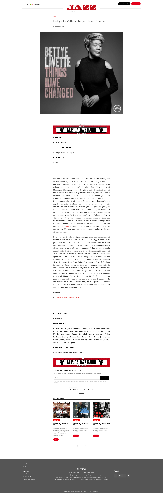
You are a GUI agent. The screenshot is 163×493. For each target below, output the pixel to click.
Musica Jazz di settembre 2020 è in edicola (101, 424)
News (54, 17)
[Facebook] (81, 389)
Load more (81, 446)
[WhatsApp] (92, 389)
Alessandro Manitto (59, 26)
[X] (84, 389)
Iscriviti (104, 377)
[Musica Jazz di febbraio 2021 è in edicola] (81, 410)
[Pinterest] (88, 389)
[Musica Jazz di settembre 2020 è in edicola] (101, 410)
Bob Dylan (64, 226)
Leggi (56, 439)
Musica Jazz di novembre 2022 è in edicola (61, 424)
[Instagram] (120, 475)
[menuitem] (31, 4)
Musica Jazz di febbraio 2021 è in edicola (80, 424)
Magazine (56, 420)
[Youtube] (128, 475)
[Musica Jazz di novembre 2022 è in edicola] (61, 410)
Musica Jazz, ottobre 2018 (68, 297)
